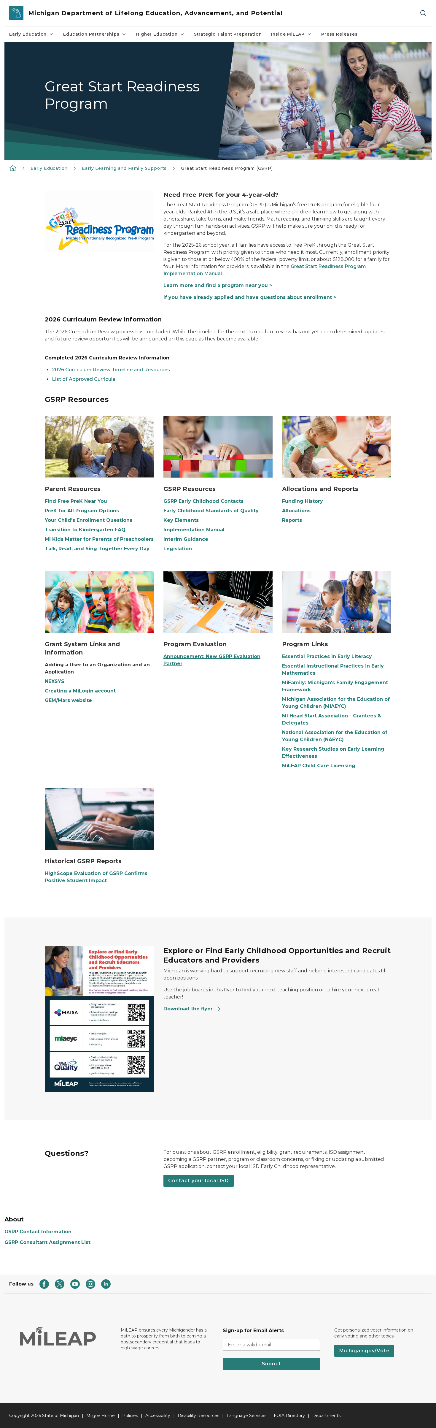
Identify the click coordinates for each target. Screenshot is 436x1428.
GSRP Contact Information (37, 1231)
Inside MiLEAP (288, 34)
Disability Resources (198, 1415)
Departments (326, 1415)
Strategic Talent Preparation (228, 34)
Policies (130, 1415)
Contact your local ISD (198, 1180)
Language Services (246, 1415)
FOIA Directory (289, 1415)
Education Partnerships (91, 34)
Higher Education (156, 34)
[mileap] (12, 168)
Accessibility (157, 1415)
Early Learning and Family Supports (124, 168)
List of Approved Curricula (83, 379)
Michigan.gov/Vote (364, 1350)
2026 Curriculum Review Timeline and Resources (111, 370)
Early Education (28, 34)
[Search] (423, 13)
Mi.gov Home (100, 1415)
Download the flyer (188, 1009)
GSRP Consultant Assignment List (47, 1242)
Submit (271, 1364)
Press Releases (339, 34)
